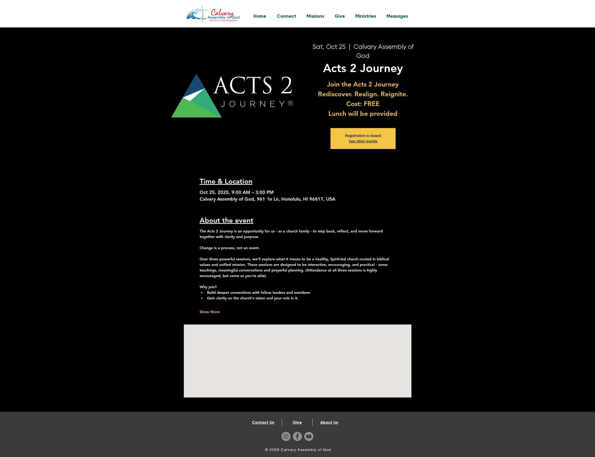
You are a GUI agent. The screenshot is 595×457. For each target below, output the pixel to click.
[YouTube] (308, 436)
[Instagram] (286, 436)
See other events (363, 141)
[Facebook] (297, 436)
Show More (210, 312)
